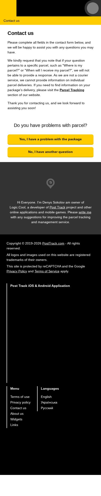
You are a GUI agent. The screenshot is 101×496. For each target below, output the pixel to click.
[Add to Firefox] (40, 356)
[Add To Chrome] (40, 337)
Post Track (57, 207)
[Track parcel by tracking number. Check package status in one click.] (45, 8)
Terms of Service (47, 271)
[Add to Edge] (40, 374)
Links (14, 425)
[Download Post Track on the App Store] (40, 301)
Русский (47, 408)
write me (85, 212)
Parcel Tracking (72, 90)
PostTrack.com (53, 243)
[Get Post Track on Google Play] (40, 319)
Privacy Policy (17, 271)
